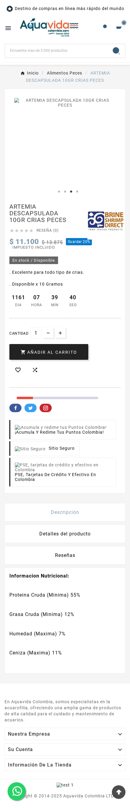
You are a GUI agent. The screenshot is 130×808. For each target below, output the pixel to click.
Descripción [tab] (65, 512)
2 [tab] (65, 192)
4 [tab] (77, 192)
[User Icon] (105, 27)
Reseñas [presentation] (65, 555)
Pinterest (46, 408)
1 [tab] (59, 192)
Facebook (15, 408)
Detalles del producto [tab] (65, 534)
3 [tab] (71, 192)
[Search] (116, 51)
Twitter (30, 408)
